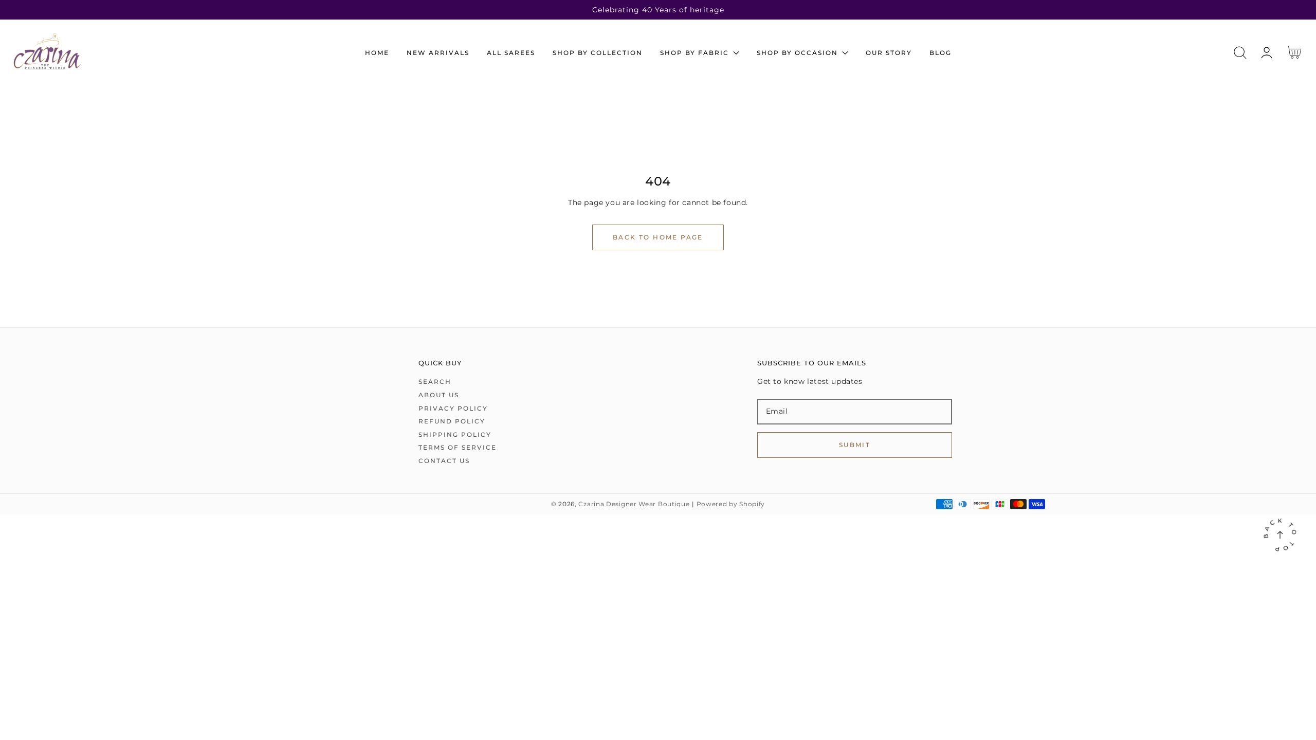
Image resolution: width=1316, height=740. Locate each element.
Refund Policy (451, 421)
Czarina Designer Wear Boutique (633, 504)
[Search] (1240, 52)
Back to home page (658, 237)
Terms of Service (457, 447)
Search (434, 381)
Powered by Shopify (731, 504)
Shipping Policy (454, 434)
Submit (854, 445)
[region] (658, 10)
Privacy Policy (453, 408)
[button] (1240, 53)
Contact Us (444, 461)
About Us (438, 395)
